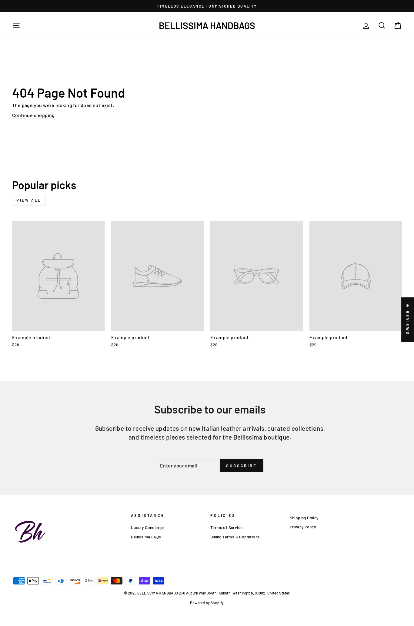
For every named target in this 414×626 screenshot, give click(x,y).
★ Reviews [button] (407, 319)
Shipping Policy (304, 517)
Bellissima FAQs (146, 536)
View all (29, 200)
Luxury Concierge (147, 527)
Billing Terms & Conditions (235, 536)
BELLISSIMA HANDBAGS (207, 25)
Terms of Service (226, 527)
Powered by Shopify (207, 603)
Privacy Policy (303, 526)
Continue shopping (33, 115)
